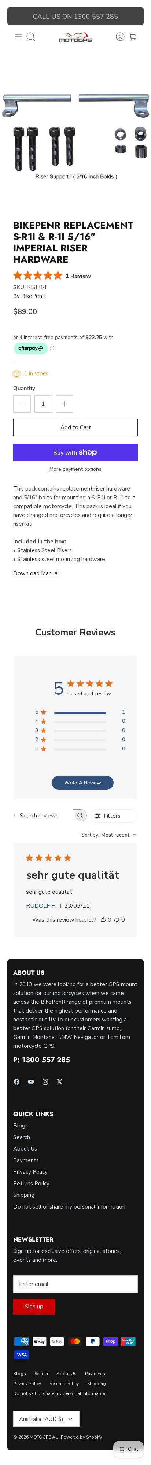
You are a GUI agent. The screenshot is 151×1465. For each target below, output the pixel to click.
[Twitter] (59, 1081)
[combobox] (109, 834)
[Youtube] (31, 1081)
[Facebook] (17, 1081)
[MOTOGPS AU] (75, 37)
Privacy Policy (30, 1172)
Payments (26, 1160)
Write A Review (82, 782)
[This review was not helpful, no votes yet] (116, 920)
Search (21, 1137)
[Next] (133, 16)
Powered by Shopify (81, 1437)
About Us (25, 1148)
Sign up (34, 1306)
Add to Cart (75, 427)
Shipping (23, 1195)
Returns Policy (31, 1183)
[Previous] (17, 16)
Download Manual (36, 573)
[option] (75, 136)
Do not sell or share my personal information (69, 1206)
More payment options (75, 469)
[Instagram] (45, 1081)
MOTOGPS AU (44, 1437)
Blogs (20, 1125)
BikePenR (33, 296)
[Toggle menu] (18, 37)
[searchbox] (44, 815)
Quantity (24, 388)
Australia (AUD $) (41, 1419)
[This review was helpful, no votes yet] (103, 920)
